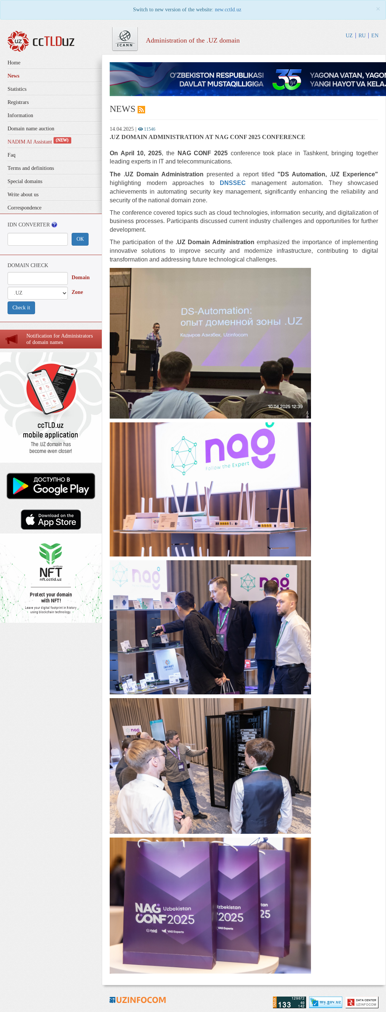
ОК (80, 239)
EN (374, 35)
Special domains (25, 181)
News (13, 76)
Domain (81, 277)
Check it (21, 307)
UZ (349, 35)
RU (362, 35)
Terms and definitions (31, 168)
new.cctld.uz (228, 9)
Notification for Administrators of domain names (59, 339)
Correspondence (24, 208)
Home (14, 63)
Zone (77, 292)
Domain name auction (31, 128)
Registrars (18, 102)
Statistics (17, 89)
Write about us (23, 194)
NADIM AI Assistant (38, 142)
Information (20, 115)
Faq (11, 155)
